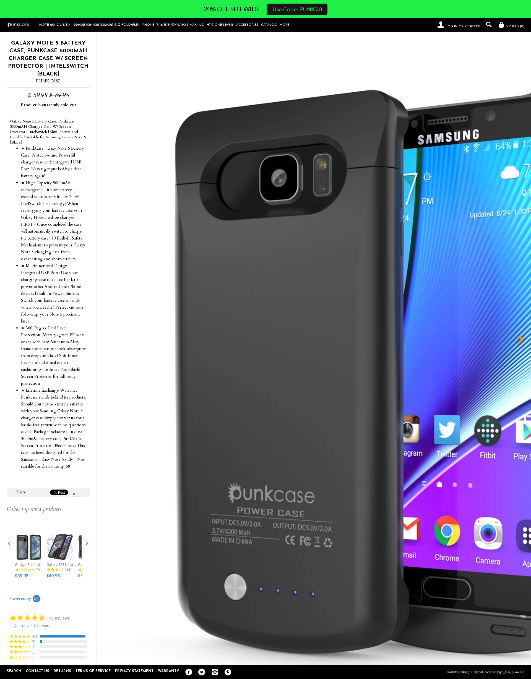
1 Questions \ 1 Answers (30, 625)
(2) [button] (33, 641)
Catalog (269, 25)
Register (472, 26)
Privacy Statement (134, 671)
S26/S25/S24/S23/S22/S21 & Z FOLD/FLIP (106, 25)
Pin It (74, 493)
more (284, 25)
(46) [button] (34, 636)
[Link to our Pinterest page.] (226, 672)
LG (201, 25)
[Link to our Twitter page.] (200, 672)
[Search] (487, 24)
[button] (9, 543)
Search (14, 671)
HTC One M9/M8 (220, 25)
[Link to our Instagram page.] (213, 672)
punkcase (518, 672)
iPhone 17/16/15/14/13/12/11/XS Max (169, 25)
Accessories (247, 25)
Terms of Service (93, 671)
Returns (62, 671)
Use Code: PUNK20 (297, 9)
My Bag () (514, 26)
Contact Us (37, 671)
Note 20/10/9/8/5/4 (55, 25)
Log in (451, 26)
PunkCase (48, 81)
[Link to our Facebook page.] (187, 672)
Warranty (168, 671)
